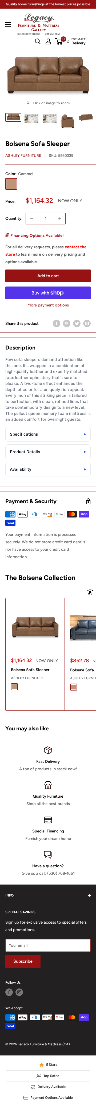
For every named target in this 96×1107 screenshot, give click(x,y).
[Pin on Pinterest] (66, 323)
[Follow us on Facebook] (9, 992)
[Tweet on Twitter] (77, 323)
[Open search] (38, 41)
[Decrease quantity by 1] (31, 218)
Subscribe (23, 961)
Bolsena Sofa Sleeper (30, 669)
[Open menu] (8, 24)
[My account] (48, 41)
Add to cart (48, 275)
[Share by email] (87, 323)
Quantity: (13, 218)
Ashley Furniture (23, 155)
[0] (59, 41)
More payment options (48, 305)
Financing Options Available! (36, 235)
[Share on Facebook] (56, 323)
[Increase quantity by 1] (59, 218)
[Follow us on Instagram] (19, 992)
